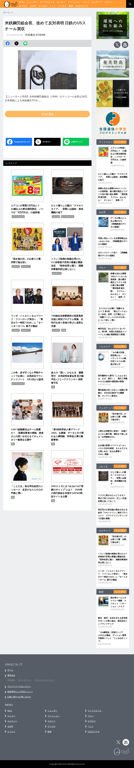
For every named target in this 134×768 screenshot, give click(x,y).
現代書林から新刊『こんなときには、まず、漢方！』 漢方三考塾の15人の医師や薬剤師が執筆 (112, 378)
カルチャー (96, 2)
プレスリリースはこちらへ (19, 686)
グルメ (86, 2)
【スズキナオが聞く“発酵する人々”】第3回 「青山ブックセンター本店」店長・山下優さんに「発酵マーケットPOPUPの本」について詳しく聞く (112, 314)
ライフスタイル (47, 2)
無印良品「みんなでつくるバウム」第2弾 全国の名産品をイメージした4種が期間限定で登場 (112, 331)
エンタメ (61, 2)
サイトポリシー (25, 680)
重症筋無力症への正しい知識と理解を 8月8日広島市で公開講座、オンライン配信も (112, 393)
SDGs (22, 2)
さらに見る (47, 114)
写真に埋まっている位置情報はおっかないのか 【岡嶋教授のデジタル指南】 (112, 241)
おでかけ (23, 6)
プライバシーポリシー (44, 680)
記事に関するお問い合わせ (19, 697)
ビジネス (62, 6)
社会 (63, 330)
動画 (71, 6)
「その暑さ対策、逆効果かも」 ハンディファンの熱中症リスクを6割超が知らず (118, 358)
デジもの (43, 6)
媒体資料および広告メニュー (20, 691)
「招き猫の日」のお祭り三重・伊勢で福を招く (118, 416)
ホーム (10, 670)
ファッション (74, 2)
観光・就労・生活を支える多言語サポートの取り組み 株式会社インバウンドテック (112, 621)
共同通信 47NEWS (35, 34)
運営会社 (11, 675)
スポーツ (108, 2)
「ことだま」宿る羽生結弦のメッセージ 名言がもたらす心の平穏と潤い (27, 489)
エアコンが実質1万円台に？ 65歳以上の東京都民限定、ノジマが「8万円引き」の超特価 (27, 209)
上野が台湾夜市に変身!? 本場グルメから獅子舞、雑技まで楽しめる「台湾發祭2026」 (112, 434)
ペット (52, 6)
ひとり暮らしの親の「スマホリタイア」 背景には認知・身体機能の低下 (67, 209)
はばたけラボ (81, 6)
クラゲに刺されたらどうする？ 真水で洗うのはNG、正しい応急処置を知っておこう (112, 498)
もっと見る (120, 142)
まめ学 (33, 6)
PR (53, 387)
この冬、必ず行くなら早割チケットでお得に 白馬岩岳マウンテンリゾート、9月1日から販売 (27, 376)
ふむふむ (56, 217)
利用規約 (11, 680)
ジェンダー (32, 2)
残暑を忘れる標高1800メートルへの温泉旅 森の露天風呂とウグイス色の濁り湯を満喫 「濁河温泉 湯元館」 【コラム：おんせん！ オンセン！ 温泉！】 (112, 194)
